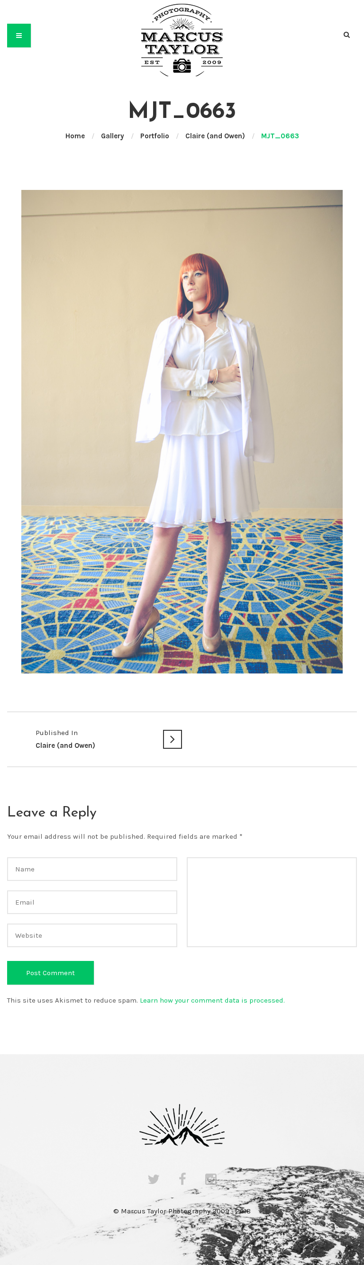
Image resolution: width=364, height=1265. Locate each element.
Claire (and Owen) (215, 136)
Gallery (112, 136)
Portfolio (154, 136)
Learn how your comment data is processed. (212, 1000)
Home (75, 136)
